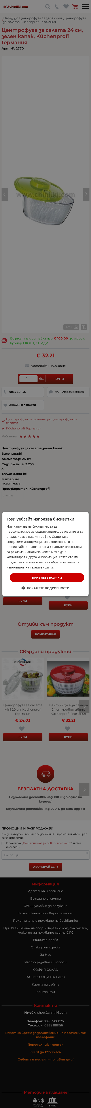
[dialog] (45, 554)
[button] (46, 588)
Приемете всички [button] (47, 577)
